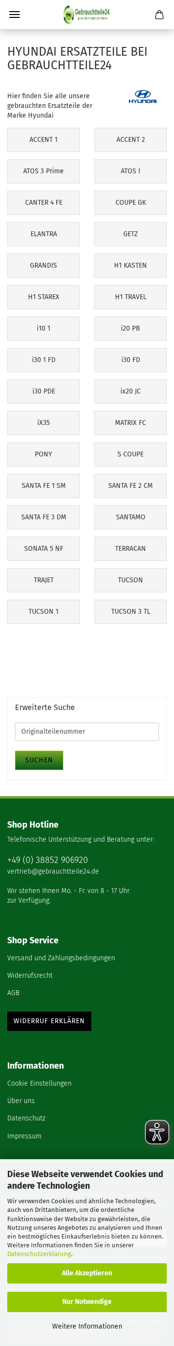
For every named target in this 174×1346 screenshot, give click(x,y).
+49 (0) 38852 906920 (47, 860)
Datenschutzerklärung (39, 1253)
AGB (13, 993)
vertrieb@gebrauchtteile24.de (53, 871)
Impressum (24, 1136)
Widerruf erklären (49, 1021)
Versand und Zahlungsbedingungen (61, 958)
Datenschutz (26, 1118)
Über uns (21, 1101)
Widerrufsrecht (30, 975)
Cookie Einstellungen (39, 1083)
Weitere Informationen (87, 1326)
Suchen (39, 760)
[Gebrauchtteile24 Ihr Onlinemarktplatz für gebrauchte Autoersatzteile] (87, 14)
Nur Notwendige (87, 1302)
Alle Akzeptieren (87, 1273)
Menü (14, 14)
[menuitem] (87, 959)
